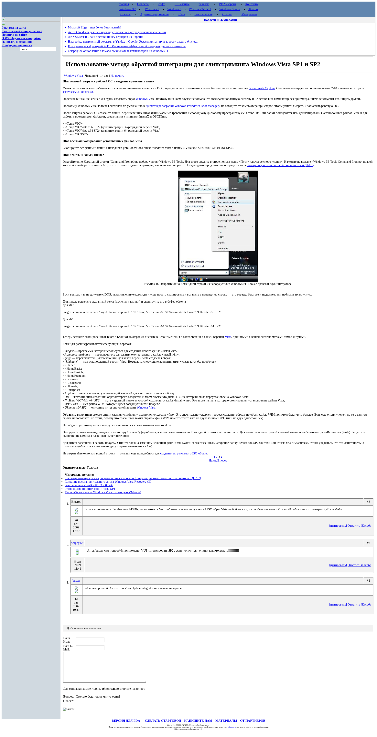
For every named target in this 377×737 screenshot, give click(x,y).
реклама (204, 4)
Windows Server (229, 9)
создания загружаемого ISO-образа (183, 453)
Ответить (354, 525)
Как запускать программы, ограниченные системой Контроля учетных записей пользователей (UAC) (133, 478)
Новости (143, 4)
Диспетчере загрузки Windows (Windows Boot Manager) (183, 106)
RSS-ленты (182, 4)
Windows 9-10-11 (200, 9)
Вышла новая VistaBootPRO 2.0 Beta (89, 485)
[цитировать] (338, 525)
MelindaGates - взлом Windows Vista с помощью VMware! (103, 492)
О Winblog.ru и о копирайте (21, 38)
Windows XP (127, 9)
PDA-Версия (227, 4)
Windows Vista (73, 75)
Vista (228, 336)
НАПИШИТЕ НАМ (198, 720)
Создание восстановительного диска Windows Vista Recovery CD (108, 481)
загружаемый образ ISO (78, 91)
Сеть (181, 14)
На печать (117, 75)
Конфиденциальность (17, 45)
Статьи (227, 14)
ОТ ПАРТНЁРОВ (252, 720)
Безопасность (203, 14)
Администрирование (154, 14)
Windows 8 (174, 9)
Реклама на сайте (14, 27)
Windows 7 (152, 9)
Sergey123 (77, 543)
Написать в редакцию (17, 41)
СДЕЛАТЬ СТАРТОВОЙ (163, 720)
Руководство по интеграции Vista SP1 (90, 488)
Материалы (249, 14)
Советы (125, 14)
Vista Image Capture (262, 88)
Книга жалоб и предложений (22, 31)
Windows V (143, 98)
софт (161, 4)
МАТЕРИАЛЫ (226, 720)
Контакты (251, 4)
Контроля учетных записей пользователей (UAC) (280, 165)
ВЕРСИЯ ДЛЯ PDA (126, 720)
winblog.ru (232, 727)
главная (124, 4)
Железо (253, 9)
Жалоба (366, 525)
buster (76, 580)
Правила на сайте (14, 34)
